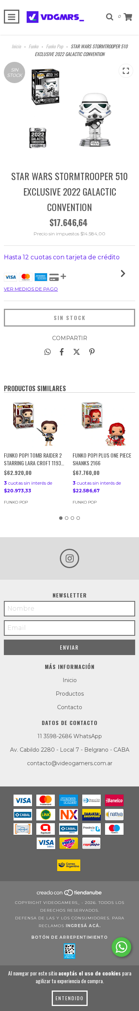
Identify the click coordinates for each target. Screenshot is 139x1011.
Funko (33, 46)
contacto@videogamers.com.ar (69, 763)
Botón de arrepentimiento (69, 937)
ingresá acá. (83, 925)
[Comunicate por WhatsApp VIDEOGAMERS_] (121, 947)
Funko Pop (54, 46)
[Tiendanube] (69, 894)
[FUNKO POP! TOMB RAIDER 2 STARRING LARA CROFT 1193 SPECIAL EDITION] (35, 424)
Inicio (16, 46)
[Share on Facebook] (62, 351)
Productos (70, 693)
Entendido (70, 998)
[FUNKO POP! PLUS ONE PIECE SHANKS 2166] (104, 424)
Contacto (69, 707)
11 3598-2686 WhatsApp (69, 736)
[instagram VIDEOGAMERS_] (69, 558)
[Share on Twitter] (76, 351)
